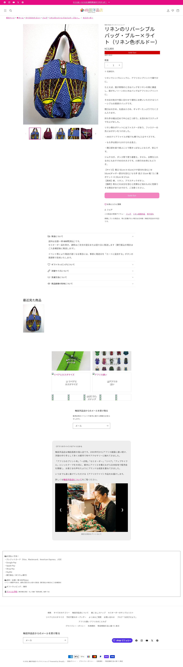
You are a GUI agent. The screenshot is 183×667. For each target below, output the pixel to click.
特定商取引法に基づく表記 (114, 661)
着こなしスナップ (98, 612)
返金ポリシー (71, 661)
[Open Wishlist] (172, 10)
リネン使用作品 (139, 214)
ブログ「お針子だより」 (127, 617)
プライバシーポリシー (86, 661)
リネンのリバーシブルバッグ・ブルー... (64, 17)
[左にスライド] (26, 133)
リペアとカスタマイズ (55, 617)
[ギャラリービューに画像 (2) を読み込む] (48, 133)
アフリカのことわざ (98, 621)
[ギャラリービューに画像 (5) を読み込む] (86, 133)
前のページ (10, 17)
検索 (49, 612)
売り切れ (150, 214)
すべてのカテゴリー (32, 17)
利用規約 (91, 626)
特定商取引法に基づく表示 (108, 626)
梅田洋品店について (72, 479)
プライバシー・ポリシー (75, 626)
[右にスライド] (95, 133)
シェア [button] (110, 209)
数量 (107, 60)
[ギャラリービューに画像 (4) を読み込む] (73, 133)
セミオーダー (88, 17)
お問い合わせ (109, 617)
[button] (5, 10)
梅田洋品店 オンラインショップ (39, 661)
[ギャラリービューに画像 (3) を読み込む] (60, 133)
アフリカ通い (84, 621)
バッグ (44, 17)
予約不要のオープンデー (76, 617)
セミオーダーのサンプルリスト (120, 612)
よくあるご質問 (95, 617)
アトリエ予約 (11, 591)
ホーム (20, 17)
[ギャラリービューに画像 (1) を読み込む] (35, 133)
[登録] (107, 426)
